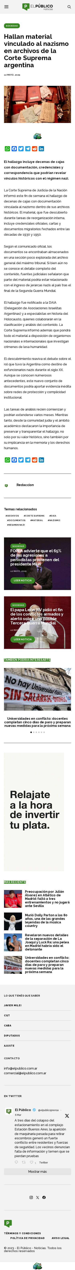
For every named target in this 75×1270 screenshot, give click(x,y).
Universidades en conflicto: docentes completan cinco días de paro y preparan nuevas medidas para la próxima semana (37, 722)
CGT (7, 1015)
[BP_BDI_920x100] (37, 136)
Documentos (17, 520)
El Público (23, 1110)
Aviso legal (61, 1238)
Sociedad (12, 26)
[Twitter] (37, 1197)
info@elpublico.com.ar (20, 1068)
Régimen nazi (17, 525)
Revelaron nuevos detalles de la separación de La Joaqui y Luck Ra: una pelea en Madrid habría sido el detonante (47, 942)
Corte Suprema (35, 516)
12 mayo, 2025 (12, 75)
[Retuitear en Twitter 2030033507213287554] (25, 1162)
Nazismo (54, 520)
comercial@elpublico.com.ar (25, 1073)
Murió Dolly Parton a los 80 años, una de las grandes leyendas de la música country (46, 920)
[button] (31, 732)
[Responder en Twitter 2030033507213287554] (17, 1162)
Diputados (12, 1035)
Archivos (13, 516)
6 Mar (18, 1115)
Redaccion (25, 485)
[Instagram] (31, 1197)
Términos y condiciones (22, 1233)
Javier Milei (12, 1005)
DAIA (53, 516)
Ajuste (9, 1045)
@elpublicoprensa (48, 1110)
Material (37, 520)
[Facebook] (44, 1197)
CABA (7, 1025)
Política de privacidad (27, 1238)
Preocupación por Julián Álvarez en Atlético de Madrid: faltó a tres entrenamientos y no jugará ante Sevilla (47, 899)
